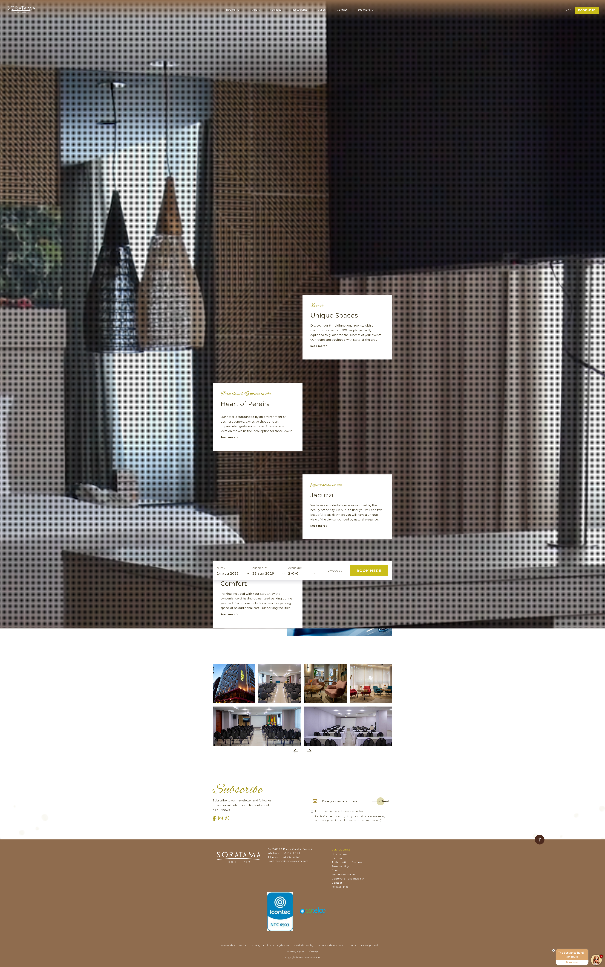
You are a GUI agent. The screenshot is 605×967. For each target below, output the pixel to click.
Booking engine (295, 951)
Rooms (231, 9)
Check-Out (259, 568)
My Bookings (340, 886)
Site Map (313, 951)
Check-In (223, 568)
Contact (337, 882)
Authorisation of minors (347, 862)
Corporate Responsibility (348, 878)
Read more (318, 346)
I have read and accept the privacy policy (339, 810)
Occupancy (295, 568)
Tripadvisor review (343, 874)
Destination (339, 854)
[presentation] (296, 752)
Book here (586, 10)
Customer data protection (233, 945)
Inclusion (337, 858)
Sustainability (340, 866)
